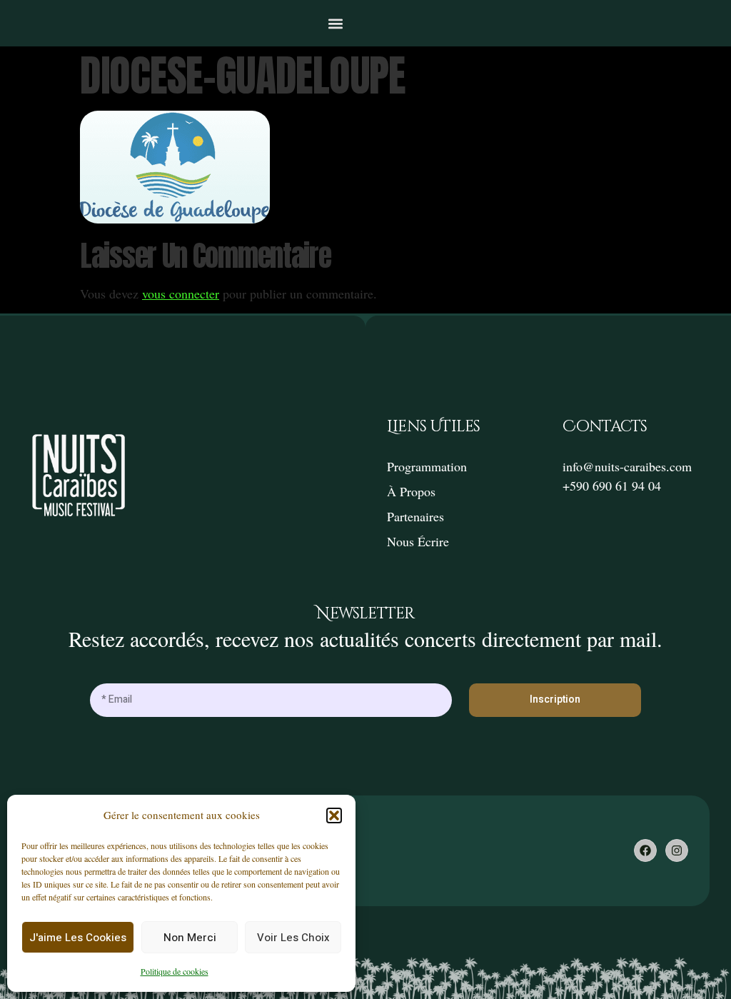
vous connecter (180, 293)
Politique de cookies (174, 971)
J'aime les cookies (77, 937)
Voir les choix (293, 937)
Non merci (189, 937)
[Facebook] (645, 850)
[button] (334, 815)
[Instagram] (676, 850)
